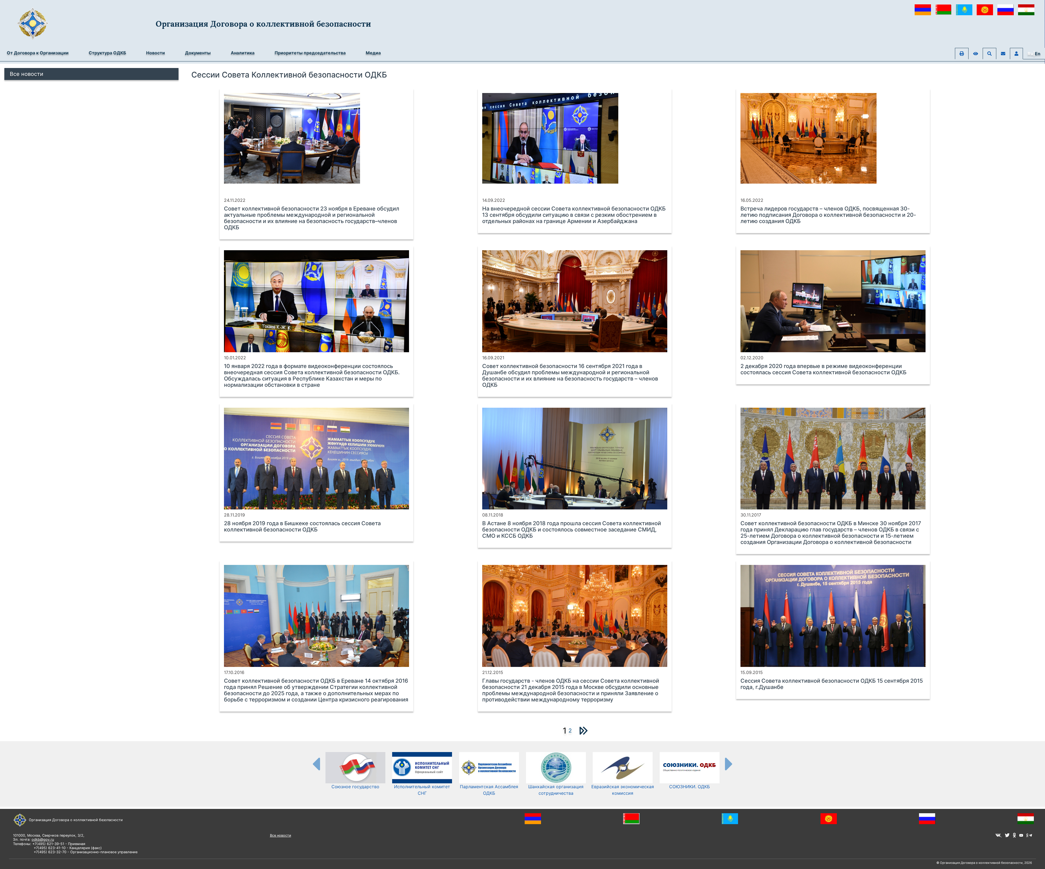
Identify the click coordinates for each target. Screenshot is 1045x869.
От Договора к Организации (38, 52)
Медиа (373, 52)
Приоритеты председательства (310, 52)
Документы (198, 52)
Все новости (26, 74)
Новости (155, 52)
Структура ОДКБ (107, 52)
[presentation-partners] (316, 764)
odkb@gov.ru (43, 839)
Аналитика (242, 52)
